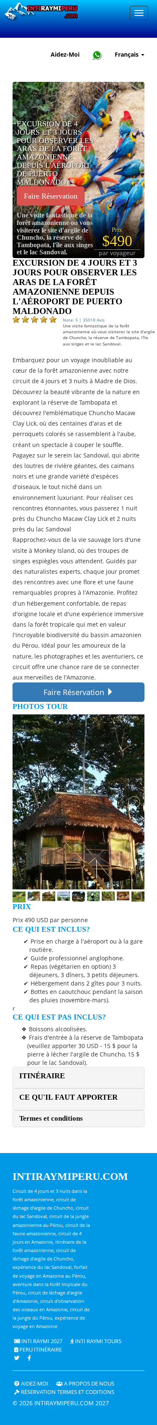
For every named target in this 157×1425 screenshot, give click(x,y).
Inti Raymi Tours (97, 1341)
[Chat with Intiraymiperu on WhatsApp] (97, 55)
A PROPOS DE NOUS (88, 1383)
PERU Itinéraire (40, 1349)
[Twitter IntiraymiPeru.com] (17, 1358)
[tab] (78, 1077)
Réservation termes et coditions (67, 1392)
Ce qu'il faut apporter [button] (68, 1097)
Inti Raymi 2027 (41, 1341)
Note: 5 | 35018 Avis (84, 320)
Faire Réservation (50, 196)
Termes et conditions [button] (51, 1118)
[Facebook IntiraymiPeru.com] (29, 1358)
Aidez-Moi (65, 54)
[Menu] (139, 13)
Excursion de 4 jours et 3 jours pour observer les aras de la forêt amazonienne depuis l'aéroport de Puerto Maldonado (55, 153)
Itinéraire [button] (42, 1076)
